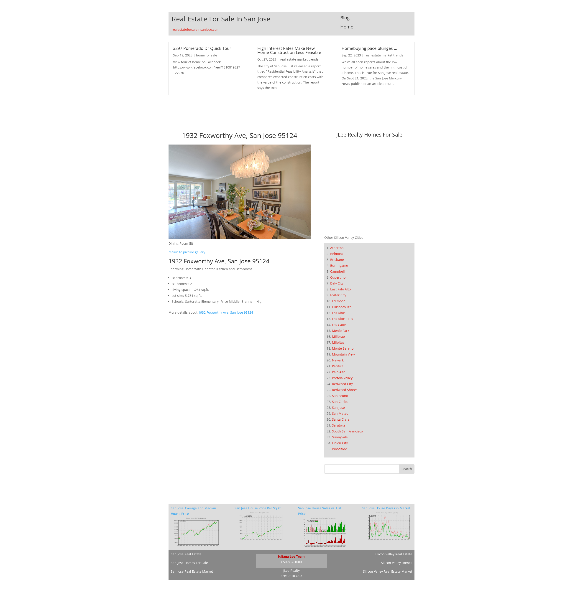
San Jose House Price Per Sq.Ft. (258, 508)
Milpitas (338, 342)
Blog (345, 18)
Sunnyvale (340, 437)
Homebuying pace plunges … (369, 48)
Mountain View (343, 354)
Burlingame (339, 265)
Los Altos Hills (342, 319)
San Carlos (340, 401)
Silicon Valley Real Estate (393, 554)
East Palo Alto (340, 289)
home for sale (206, 55)
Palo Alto (338, 372)
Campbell (337, 271)
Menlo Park (340, 330)
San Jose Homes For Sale (189, 563)
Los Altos (338, 313)
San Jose (338, 407)
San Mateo (340, 413)
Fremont (338, 301)
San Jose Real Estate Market (192, 571)
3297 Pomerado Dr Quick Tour (202, 48)
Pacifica (337, 366)
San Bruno (340, 396)
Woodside (339, 449)
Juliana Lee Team (291, 556)
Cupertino (337, 277)
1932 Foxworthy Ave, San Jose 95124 (225, 312)
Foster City (338, 295)
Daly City (336, 283)
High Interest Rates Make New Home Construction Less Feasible (289, 50)
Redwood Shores (345, 390)
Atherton (337, 248)
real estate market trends (299, 59)
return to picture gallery (187, 252)
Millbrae (338, 336)
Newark (338, 360)
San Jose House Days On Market (386, 508)
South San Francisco (347, 431)
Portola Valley (342, 378)
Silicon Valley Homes (396, 563)
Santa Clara (341, 419)
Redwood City (342, 384)
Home (346, 27)
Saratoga (338, 425)
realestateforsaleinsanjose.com (195, 29)
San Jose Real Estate (186, 554)
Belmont (336, 254)
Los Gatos (339, 325)
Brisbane (337, 259)
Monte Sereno (342, 348)
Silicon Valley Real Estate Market (387, 571)
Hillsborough (342, 307)
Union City (340, 443)
